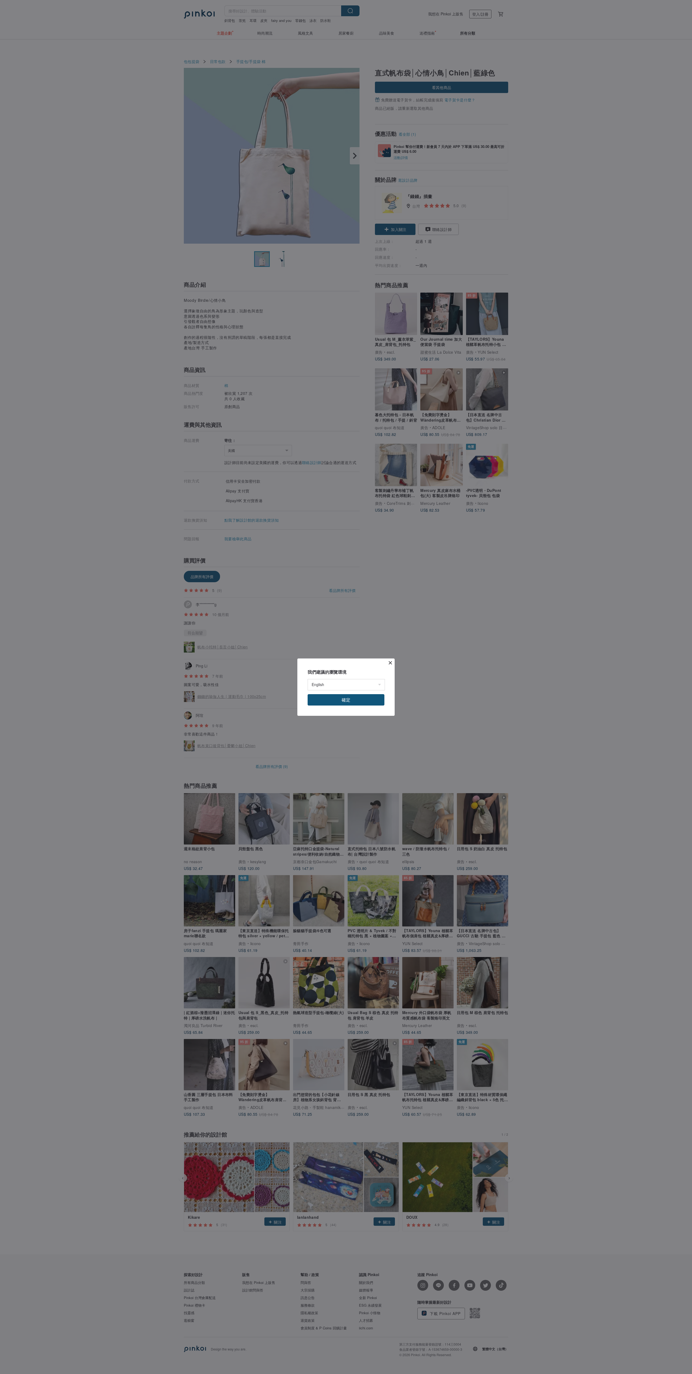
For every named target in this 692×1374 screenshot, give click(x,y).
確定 (346, 700)
